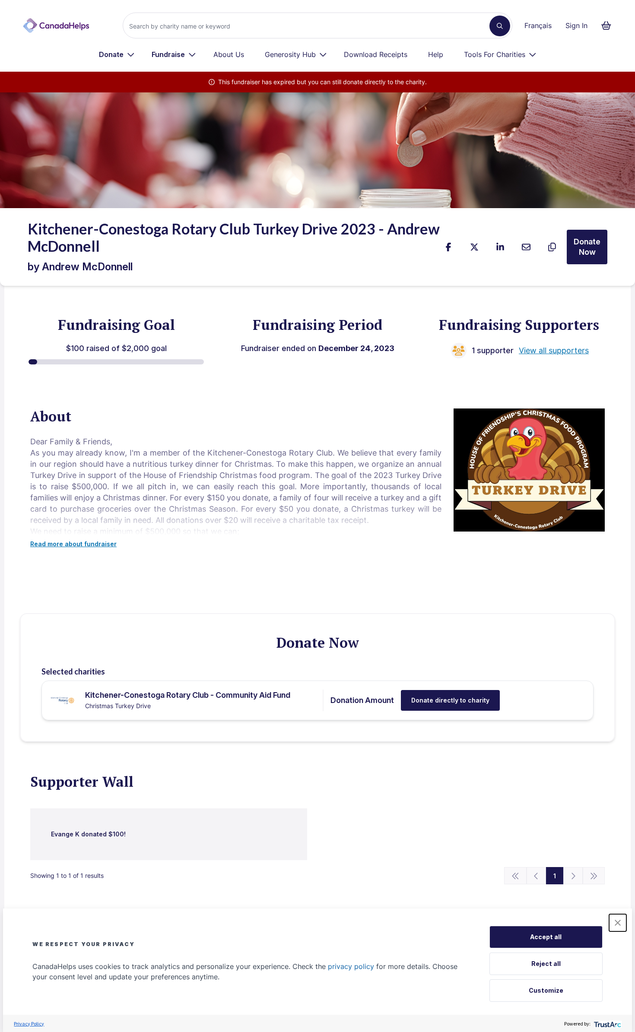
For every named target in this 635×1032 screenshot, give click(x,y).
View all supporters (554, 350)
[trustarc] (607, 1023)
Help (435, 54)
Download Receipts (375, 54)
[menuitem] (117, 54)
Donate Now (587, 246)
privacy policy (351, 966)
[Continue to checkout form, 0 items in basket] (609, 25)
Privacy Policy (29, 1023)
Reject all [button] (546, 963)
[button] (617, 922)
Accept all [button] (546, 936)
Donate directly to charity (450, 700)
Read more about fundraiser (73, 544)
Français (538, 25)
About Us (228, 54)
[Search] (499, 26)
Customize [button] (546, 990)
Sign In (576, 25)
